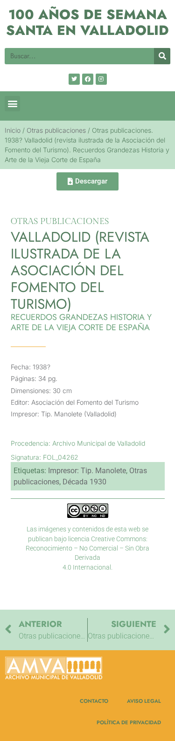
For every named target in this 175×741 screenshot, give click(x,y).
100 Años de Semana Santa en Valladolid (87, 23)
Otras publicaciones (56, 130)
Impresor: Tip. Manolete (87, 470)
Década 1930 (84, 481)
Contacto (94, 701)
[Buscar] (162, 56)
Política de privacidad (129, 722)
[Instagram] (101, 79)
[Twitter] (74, 79)
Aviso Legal (144, 701)
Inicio (13, 130)
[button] (12, 103)
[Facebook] (87, 79)
